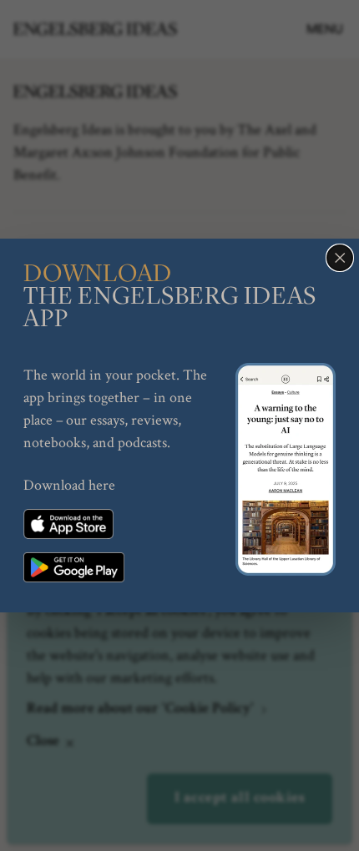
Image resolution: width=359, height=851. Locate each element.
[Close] (339, 257)
